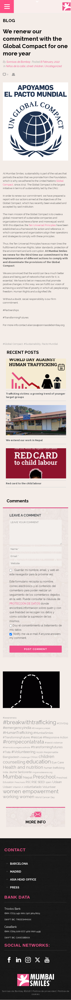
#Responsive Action (55, 737)
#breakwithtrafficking (29, 722)
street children (35, 66)
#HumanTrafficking (18, 733)
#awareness (9, 717)
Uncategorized (53, 66)
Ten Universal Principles (42, 225)
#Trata (7, 752)
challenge (25, 757)
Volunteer (49, 787)
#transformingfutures (47, 747)
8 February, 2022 (50, 61)
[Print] (15, 74)
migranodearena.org (42, 772)
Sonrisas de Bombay (18, 61)
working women (18, 796)
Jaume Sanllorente (20, 772)
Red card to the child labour (23, 483)
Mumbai (12, 777)
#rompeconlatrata (23, 742)
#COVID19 (62, 723)
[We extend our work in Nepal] (36, 420)
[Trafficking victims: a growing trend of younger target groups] (36, 374)
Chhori (34, 757)
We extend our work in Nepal (24, 440)
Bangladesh (11, 757)
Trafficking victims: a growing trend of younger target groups (35, 395)
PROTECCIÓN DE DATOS (25, 603)
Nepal (27, 777)
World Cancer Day (45, 797)
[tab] (35, 863)
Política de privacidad (44, 991)
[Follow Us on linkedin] (18, 960)
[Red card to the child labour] (36, 463)
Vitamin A (18, 787)
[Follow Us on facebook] (9, 960)
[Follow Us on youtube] (47, 960)
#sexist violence (53, 742)
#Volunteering (23, 752)
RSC (28, 782)
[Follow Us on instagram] (28, 960)
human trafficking (54, 767)
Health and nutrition (23, 767)
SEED (41, 782)
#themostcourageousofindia (16, 747)
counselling (14, 761)
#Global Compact (13, 344)
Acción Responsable (47, 752)
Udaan (57, 782)
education (38, 761)
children (46, 756)
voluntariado (33, 787)
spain (48, 782)
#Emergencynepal (41, 728)
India (5, 772)
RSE (34, 782)
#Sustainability (32, 344)
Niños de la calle (15, 66)
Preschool (44, 777)
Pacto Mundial (50, 344)
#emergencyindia (17, 728)
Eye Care (58, 762)
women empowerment (31, 791)
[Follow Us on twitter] (37, 960)
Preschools (20, 782)
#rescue (36, 737)
